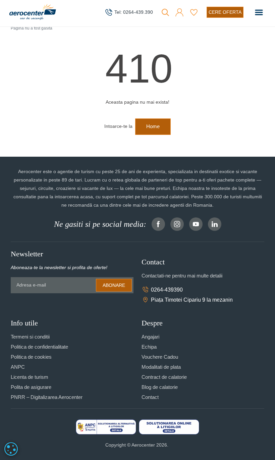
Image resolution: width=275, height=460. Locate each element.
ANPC (18, 367)
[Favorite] (193, 12)
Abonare (114, 285)
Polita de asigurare (31, 387)
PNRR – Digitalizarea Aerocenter (46, 397)
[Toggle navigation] (259, 12)
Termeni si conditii (30, 337)
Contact (150, 397)
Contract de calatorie (164, 377)
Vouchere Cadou (160, 357)
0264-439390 (167, 290)
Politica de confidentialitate (39, 347)
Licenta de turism (29, 377)
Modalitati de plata (161, 367)
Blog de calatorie (160, 387)
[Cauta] (165, 12)
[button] (179, 12)
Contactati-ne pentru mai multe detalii (182, 275)
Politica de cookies (31, 357)
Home (153, 126)
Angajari (150, 337)
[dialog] (11, 449)
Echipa (149, 347)
